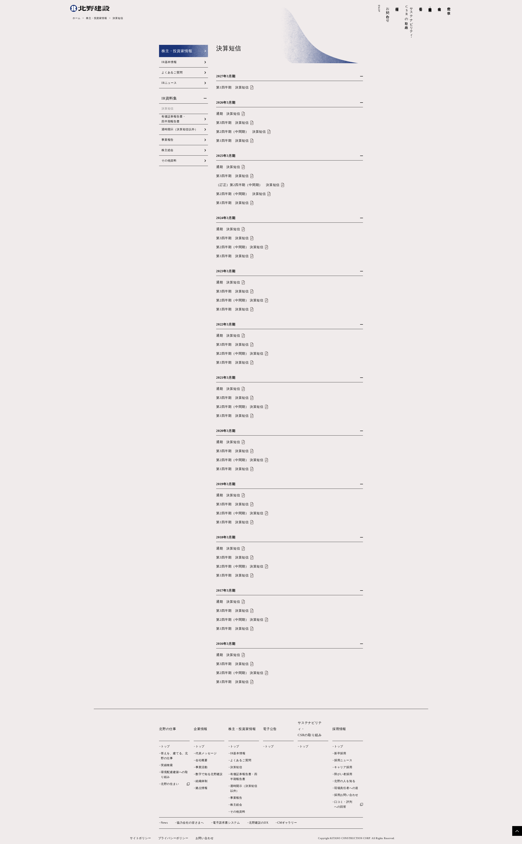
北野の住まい (170, 783)
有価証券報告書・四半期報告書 (173, 119)
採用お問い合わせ (346, 794)
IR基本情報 (169, 62)
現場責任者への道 (346, 788)
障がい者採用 (343, 774)
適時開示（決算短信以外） (179, 129)
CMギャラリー (287, 822)
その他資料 (169, 160)
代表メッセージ (206, 753)
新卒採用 (340, 753)
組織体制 (202, 781)
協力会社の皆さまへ (190, 822)
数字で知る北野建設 (209, 774)
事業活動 (202, 767)
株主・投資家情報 (96, 18)
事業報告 (167, 139)
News (164, 822)
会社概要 (202, 760)
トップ (165, 746)
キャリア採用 (343, 767)
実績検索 (167, 765)
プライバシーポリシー (173, 838)
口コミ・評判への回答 (343, 804)
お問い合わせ (205, 838)
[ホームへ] (90, 8)
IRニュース (169, 82)
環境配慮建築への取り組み (174, 775)
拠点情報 (202, 788)
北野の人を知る (344, 781)
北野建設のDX (258, 822)
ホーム (76, 18)
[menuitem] (448, 10)
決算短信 (236, 767)
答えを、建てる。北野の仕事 (174, 756)
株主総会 (167, 150)
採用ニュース (343, 760)
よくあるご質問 (172, 72)
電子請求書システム (226, 822)
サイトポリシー (140, 838)
